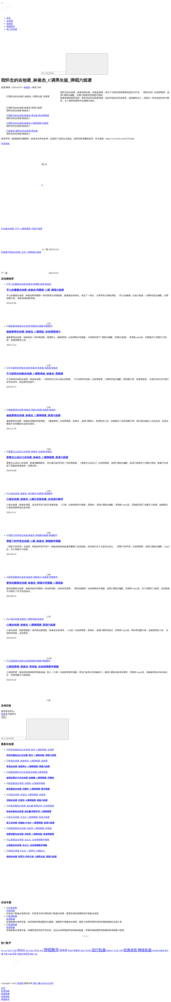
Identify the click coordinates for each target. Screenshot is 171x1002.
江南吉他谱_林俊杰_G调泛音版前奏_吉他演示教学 (34, 499)
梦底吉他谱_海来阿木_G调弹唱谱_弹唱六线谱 (28, 766)
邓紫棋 (20, 954)
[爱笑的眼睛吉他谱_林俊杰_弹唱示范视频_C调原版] (27, 577)
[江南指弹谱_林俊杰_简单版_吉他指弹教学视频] (24, 661)
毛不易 (88, 951)
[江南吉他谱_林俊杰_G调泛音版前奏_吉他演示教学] (25, 493)
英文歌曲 (155, 951)
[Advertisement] (81, 879)
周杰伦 (21, 950)
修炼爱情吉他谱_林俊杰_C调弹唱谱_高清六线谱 (33, 415)
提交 (4, 717)
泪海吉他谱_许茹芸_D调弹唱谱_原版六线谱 (27, 800)
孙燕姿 (31, 950)
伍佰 (15, 951)
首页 (8, 18)
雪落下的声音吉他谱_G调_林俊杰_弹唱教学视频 (33, 541)
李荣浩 (70, 951)
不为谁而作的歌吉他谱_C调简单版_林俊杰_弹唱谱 (34, 373)
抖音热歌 (5, 143)
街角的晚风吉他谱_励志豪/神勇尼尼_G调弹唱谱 (28, 811)
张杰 (41, 951)
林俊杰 (27, 87)
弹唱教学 (10, 26)
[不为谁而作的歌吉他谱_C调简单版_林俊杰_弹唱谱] (28, 368)
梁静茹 (82, 950)
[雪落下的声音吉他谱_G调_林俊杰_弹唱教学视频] (27, 535)
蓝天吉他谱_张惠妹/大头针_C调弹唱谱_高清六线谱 (30, 823)
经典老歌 (130, 950)
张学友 (36, 951)
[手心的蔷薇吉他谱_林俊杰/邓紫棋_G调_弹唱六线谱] (25, 284)
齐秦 (35, 954)
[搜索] (87, 64)
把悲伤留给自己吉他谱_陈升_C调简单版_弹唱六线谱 (31, 755)
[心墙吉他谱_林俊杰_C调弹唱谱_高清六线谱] (21, 619)
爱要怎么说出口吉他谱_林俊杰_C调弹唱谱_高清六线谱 (37, 457)
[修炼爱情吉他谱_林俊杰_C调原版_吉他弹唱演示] (25, 326)
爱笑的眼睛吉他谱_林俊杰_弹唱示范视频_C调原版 (34, 582)
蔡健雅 (161, 951)
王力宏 (116, 951)
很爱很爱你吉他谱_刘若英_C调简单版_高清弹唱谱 (30, 834)
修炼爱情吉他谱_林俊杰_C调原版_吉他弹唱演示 (33, 331)
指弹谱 (9, 23)
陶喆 (32, 954)
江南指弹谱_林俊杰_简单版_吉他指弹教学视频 (32, 666)
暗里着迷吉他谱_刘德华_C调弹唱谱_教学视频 (28, 789)
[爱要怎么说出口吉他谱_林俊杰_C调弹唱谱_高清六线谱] (25, 451)
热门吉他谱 (11, 29)
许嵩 (6, 954)
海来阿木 (109, 951)
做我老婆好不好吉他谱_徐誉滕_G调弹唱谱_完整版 (30, 778)
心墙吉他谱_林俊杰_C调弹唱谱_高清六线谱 (30, 624)
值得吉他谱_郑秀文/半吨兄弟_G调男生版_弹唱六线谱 (31, 856)
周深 (27, 950)
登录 (3, 714)
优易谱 (20, 983)
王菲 (121, 951)
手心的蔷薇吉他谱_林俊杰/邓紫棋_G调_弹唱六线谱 (35, 289)
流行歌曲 (99, 950)
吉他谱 (9, 21)
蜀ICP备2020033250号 (43, 983)
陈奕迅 (26, 954)
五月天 (10, 951)
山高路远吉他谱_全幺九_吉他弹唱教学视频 (26, 845)
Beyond (4, 951)
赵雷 (14, 954)
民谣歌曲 (10, 927)
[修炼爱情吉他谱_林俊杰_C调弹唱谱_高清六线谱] (27, 410)
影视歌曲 (10, 919)
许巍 (10, 954)
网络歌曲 (145, 950)
